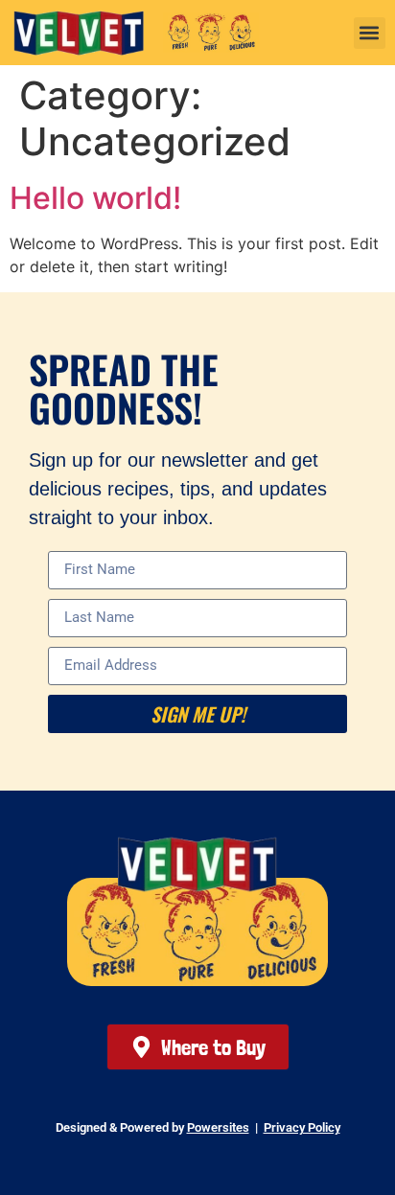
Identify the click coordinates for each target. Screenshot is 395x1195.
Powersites (218, 1127)
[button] (369, 33)
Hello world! (95, 198)
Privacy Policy (302, 1127)
